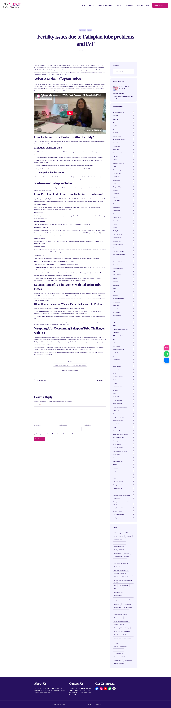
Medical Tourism (117, 353)
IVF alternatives (117, 595)
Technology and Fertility (120, 656)
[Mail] (114, 688)
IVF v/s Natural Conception (120, 329)
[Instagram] (101, 688)
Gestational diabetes (118, 251)
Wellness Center (128, 660)
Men (114, 356)
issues (89, 30)
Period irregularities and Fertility (121, 628)
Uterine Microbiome (118, 514)
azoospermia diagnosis (119, 543)
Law (114, 342)
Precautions (116, 410)
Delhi (114, 183)
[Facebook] (66, 373)
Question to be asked (118, 430)
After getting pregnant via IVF (121, 533)
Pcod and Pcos (117, 397)
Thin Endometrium (118, 481)
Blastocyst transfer (118, 153)
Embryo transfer (117, 217)
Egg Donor (126, 553)
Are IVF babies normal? (118, 93)
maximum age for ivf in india (121, 614)
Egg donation (116, 210)
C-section (115, 156)
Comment (37, 404)
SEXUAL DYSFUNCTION (120, 451)
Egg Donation (116, 207)
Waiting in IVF (117, 660)
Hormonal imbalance (118, 258)
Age (114, 122)
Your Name (37, 425)
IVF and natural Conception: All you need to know (122, 599)
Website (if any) (87, 425)
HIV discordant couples (119, 254)
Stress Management (118, 461)
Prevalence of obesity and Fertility (122, 631)
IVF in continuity (127, 604)
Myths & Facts (117, 369)
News (114, 373)
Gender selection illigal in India (121, 556)
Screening (115, 441)
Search (132, 71)
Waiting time (116, 518)
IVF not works (117, 607)
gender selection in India (120, 560)
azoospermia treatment (119, 546)
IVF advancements (124, 585)
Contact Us (140, 5)
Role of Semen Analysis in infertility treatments (122, 639)
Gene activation (117, 241)
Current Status (116, 180)
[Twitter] (63, 373)
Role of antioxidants (118, 437)
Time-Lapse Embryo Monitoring (121, 495)
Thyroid (115, 491)
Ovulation (115, 390)
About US (91, 5)
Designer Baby (117, 187)
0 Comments (90, 50)
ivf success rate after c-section (121, 611)
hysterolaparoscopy (118, 268)
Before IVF (116, 149)
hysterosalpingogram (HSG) (120, 573)
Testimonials (129, 5)
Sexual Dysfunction (118, 447)
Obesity (115, 383)
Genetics (115, 248)
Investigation (116, 312)
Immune (115, 278)
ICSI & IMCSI (116, 275)
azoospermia (116, 146)
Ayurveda (115, 143)
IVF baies (115, 325)
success (115, 464)
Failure (114, 224)
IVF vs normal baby (118, 336)
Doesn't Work (116, 200)
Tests (114, 475)
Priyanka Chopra (117, 424)
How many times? (118, 261)
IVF (114, 322)
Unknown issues (117, 511)
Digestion (115, 197)
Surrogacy (115, 468)
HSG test (115, 264)
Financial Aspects (117, 234)
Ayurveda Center (118, 539)
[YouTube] (105, 688)
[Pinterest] (70, 373)
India (114, 288)
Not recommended (118, 376)
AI (113, 129)
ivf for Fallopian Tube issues (79, 365)
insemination (116, 302)
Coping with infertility (119, 549)
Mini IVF (115, 363)
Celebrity (115, 159)
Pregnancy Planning (118, 420)
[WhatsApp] (109, 688)
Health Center (117, 566)
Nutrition (115, 380)
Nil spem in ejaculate (119, 624)
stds (114, 458)
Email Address (63, 425)
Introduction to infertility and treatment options (123, 581)
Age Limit (115, 126)
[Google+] (73, 373)
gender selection (117, 237)
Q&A (114, 427)
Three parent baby (118, 485)
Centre (114, 166)
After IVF (115, 115)
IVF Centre (116, 604)
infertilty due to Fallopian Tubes (62, 365)
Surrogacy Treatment (119, 653)
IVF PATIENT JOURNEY (105, 5)
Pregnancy (115, 414)
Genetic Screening (118, 244)
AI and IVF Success (118, 536)
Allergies (115, 132)
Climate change (117, 170)
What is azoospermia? (119, 663)
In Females (116, 285)
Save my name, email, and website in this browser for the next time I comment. (57, 433)
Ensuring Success (117, 220)
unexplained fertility (118, 507)
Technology (116, 471)
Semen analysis (117, 444)
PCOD (114, 393)
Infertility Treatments (118, 298)
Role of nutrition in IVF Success (121, 634)
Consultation (116, 176)
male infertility (117, 346)
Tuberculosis (116, 498)
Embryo (115, 214)
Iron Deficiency (117, 315)
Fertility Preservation (118, 231)
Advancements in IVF (119, 112)
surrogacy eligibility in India (120, 646)
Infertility (82, 30)
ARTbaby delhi (117, 136)
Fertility (115, 227)
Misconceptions (117, 366)
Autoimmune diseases (119, 139)
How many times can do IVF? (121, 570)
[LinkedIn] (76, 373)
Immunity (115, 281)
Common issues (117, 173)
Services (118, 5)
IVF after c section (118, 592)
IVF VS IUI (116, 332)
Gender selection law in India (121, 563)
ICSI (114, 271)
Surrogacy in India (118, 650)
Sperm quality (116, 454)
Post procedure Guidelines (120, 407)
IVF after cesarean (118, 589)
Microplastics (116, 359)
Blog (147, 5)
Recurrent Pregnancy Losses (120, 434)
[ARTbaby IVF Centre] (11, 5)
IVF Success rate (128, 607)
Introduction (116, 305)
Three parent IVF (117, 488)
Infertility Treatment (127, 577)
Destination (116, 190)
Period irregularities (118, 400)
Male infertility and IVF (119, 349)
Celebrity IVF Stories (118, 163)
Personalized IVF (117, 403)
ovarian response (117, 386)
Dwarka (115, 204)
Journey (115, 339)
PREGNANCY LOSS (118, 417)
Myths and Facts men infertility (121, 621)
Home (83, 5)
